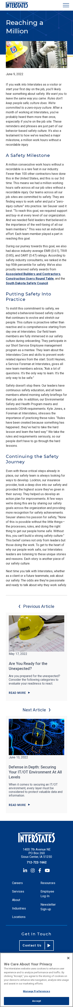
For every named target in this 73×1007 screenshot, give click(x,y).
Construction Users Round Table (30, 278)
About (16, 900)
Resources (47, 883)
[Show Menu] (66, 5)
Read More (17, 692)
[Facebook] (39, 870)
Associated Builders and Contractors (33, 274)
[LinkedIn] (25, 870)
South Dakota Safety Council (27, 283)
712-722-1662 (37, 862)
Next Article (34, 710)
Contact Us (32, 945)
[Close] (68, 958)
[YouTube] (47, 870)
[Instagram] (33, 870)
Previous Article (38, 606)
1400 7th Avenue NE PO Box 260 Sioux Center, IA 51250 (36, 853)
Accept (36, 1000)
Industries (19, 908)
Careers (17, 883)
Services (18, 891)
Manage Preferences (36, 991)
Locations (19, 917)
